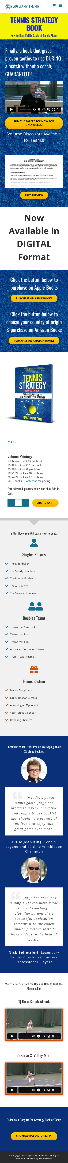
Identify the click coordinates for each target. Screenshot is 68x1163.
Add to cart (45, 502)
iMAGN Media (45, 1158)
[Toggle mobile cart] (54, 5)
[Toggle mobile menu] (61, 5)
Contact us (31, 481)
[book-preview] (34, 156)
